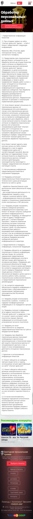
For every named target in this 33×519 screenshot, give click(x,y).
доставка (13, 479)
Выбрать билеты (17, 463)
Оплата (13, 473)
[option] (9, 433)
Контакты (13, 497)
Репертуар (14, 483)
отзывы (13, 488)
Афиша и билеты (16, 469)
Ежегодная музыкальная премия (16, 453)
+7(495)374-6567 (16, 504)
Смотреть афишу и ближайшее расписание (13, 26)
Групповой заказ (16, 493)
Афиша (13, 3)
